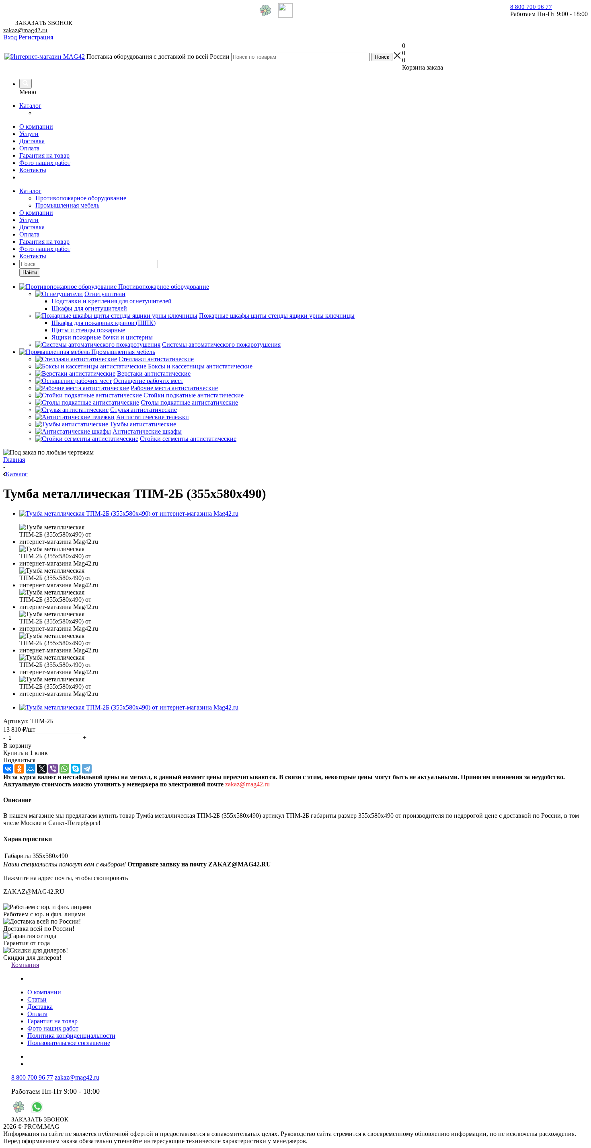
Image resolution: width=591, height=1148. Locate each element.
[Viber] (53, 769)
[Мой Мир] (30, 769)
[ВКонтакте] (8, 769)
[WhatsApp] (64, 769)
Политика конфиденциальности (71, 1035)
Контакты (32, 170)
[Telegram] (87, 769)
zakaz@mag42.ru (25, 30)
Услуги (29, 133)
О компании (36, 126)
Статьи (37, 999)
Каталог (30, 105)
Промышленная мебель (67, 205)
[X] (42, 769)
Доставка (32, 141)
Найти (30, 273)
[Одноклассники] (19, 769)
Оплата (29, 148)
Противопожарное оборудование (80, 198)
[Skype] (75, 769)
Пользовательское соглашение (68, 1042)
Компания (25, 964)
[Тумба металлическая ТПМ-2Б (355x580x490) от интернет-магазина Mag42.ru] (128, 513)
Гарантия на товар (44, 155)
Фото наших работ (44, 162)
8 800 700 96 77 (531, 7)
